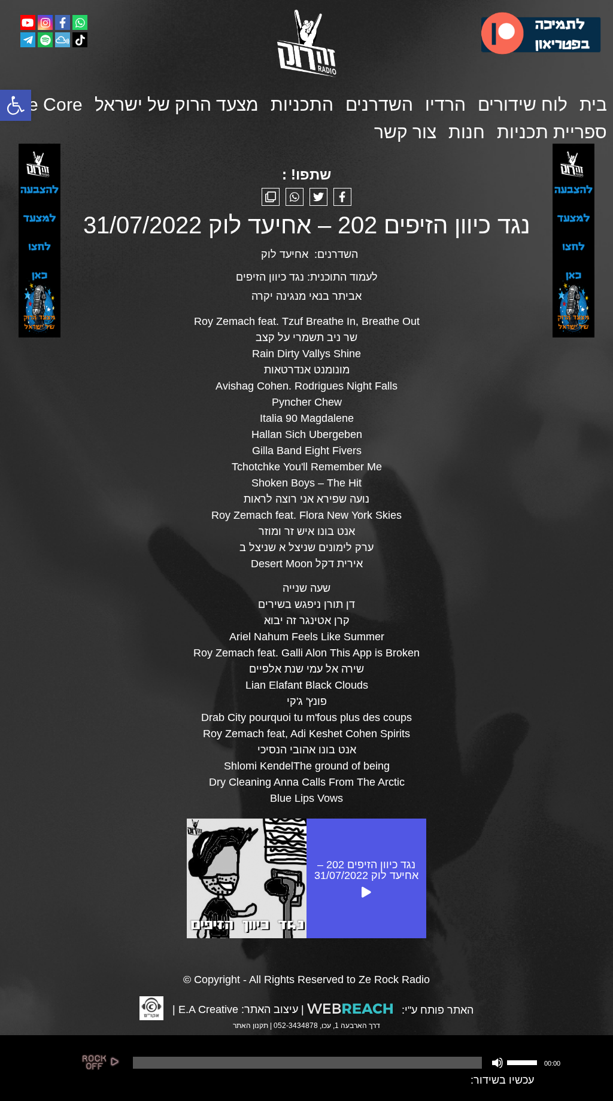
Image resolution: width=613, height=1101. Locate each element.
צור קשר (405, 132)
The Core (45, 104)
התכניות (302, 104)
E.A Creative (208, 1009)
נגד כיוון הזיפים (270, 277)
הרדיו (445, 104)
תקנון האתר (250, 1025)
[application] (345, 1063)
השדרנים (379, 104)
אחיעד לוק (284, 254)
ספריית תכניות (552, 132)
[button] (15, 105)
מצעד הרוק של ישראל (177, 104)
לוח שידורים (523, 104)
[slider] (524, 1061)
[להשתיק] (497, 1063)
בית (593, 104)
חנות (466, 132)
